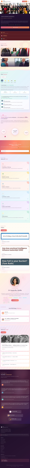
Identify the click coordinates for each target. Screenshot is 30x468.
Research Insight (2, 447)
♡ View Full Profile (15, 300)
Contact (18, 466)
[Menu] (28, 1)
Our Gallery (2, 449)
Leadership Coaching (3, 441)
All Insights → (4, 230)
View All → (3, 332)
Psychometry (2, 443)
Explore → (3, 65)
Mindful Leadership (3, 439)
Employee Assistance (3, 442)
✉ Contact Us (24, 1)
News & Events (2, 448)
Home (11, 466)
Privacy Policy (14, 466)
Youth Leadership (3, 440)
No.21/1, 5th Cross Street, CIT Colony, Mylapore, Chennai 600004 (8, 455)
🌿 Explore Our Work (15, 27)
